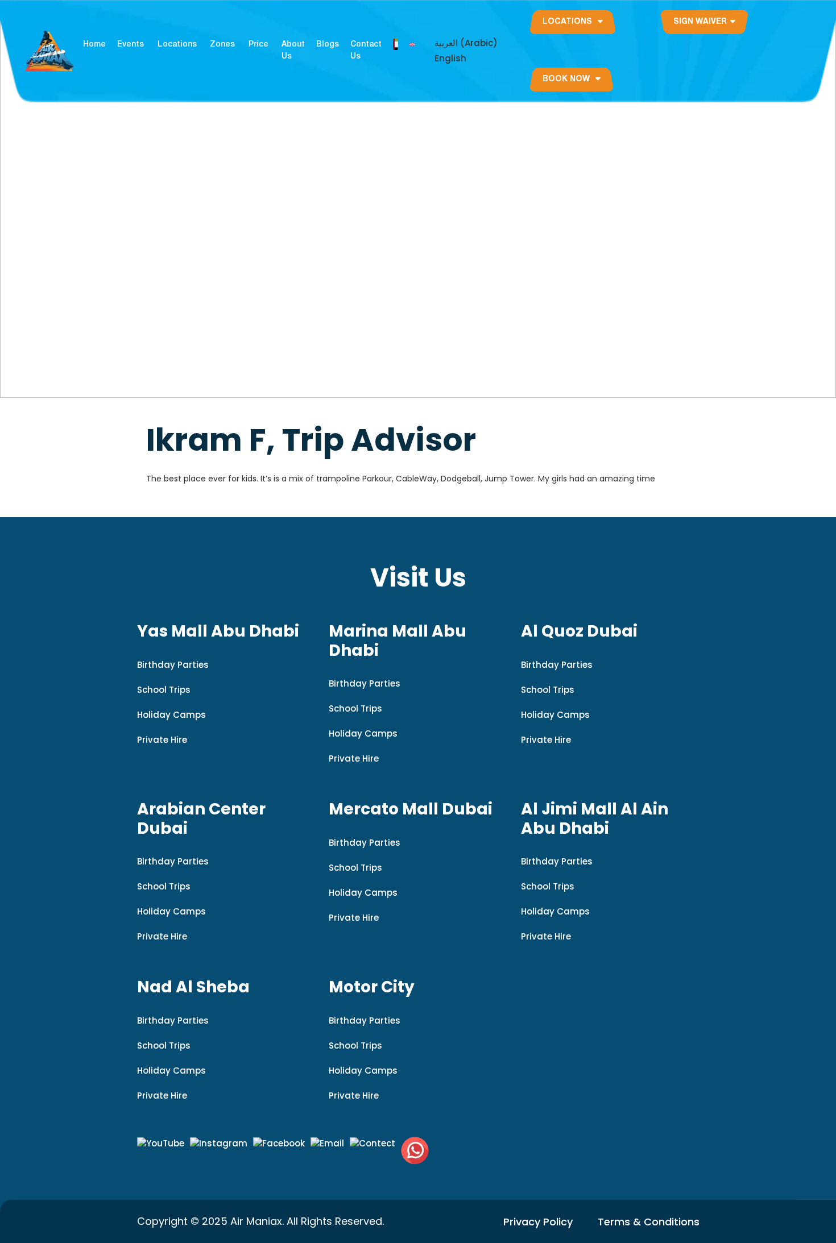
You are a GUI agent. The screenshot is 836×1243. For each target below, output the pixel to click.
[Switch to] (395, 44)
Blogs (327, 44)
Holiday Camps (171, 715)
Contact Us (366, 50)
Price (258, 44)
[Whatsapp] (415, 1151)
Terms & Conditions (649, 1222)
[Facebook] (279, 1143)
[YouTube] (160, 1143)
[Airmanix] (49, 51)
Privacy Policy (538, 1222)
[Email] (327, 1143)
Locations (177, 44)
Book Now (567, 79)
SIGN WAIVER (700, 22)
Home (94, 44)
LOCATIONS (568, 22)
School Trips (164, 690)
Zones (222, 44)
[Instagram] (218, 1143)
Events (130, 44)
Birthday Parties (173, 665)
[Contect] (372, 1143)
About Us (293, 50)
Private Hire (162, 740)
